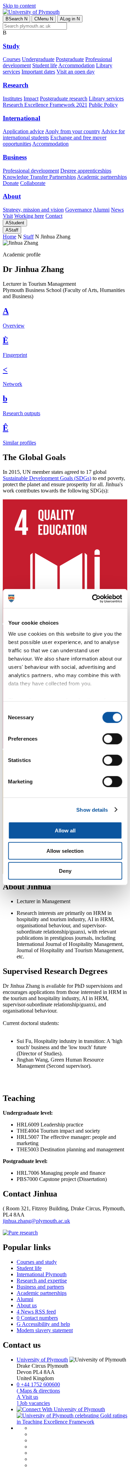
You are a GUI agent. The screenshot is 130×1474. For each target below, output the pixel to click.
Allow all (65, 830)
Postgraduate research (63, 98)
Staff (12, 230)
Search (16, 18)
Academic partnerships (102, 177)
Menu (43, 18)
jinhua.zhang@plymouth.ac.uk (36, 1221)
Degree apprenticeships (85, 171)
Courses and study (37, 1262)
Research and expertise (42, 1280)
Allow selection (65, 850)
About (12, 196)
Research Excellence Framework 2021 (45, 105)
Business (15, 157)
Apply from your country (72, 131)
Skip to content (19, 6)
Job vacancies (33, 1403)
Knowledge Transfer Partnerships (39, 177)
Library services (106, 98)
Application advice (23, 131)
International (21, 118)
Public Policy (103, 105)
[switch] (112, 738)
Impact (31, 98)
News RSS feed (36, 1312)
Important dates (38, 72)
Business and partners (40, 1287)
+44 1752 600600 (38, 1384)
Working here (29, 216)
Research (15, 85)
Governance (78, 210)
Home (9, 237)
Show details (92, 809)
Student (15, 222)
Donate (11, 183)
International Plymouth (42, 1274)
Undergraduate (38, 59)
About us (27, 1305)
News (117, 210)
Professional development (31, 171)
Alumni (101, 210)
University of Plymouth (42, 1360)
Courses (11, 59)
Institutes (12, 98)
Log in (70, 18)
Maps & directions (38, 1391)
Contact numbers (37, 1318)
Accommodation (76, 65)
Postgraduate (70, 59)
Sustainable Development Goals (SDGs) (47, 478)
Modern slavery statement (45, 1330)
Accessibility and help (43, 1324)
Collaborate (32, 183)
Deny (65, 871)
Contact (53, 216)
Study (11, 46)
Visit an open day (76, 72)
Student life (44, 65)
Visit (8, 216)
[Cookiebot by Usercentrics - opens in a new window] (92, 598)
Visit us (27, 1397)
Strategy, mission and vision (33, 210)
